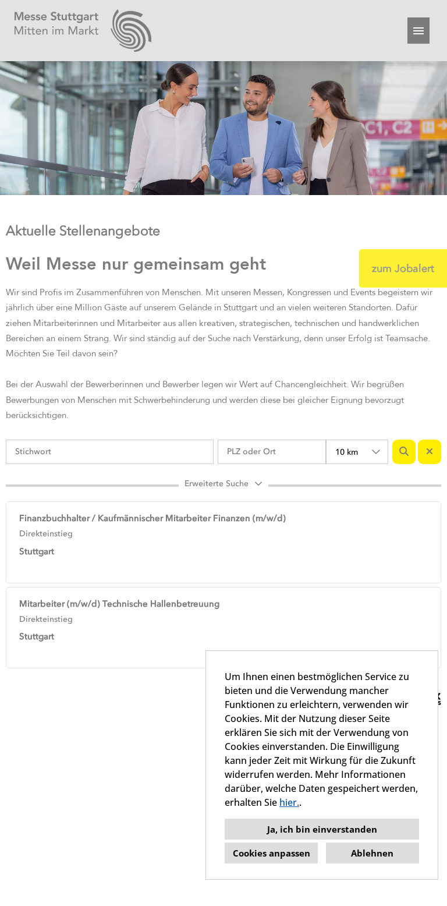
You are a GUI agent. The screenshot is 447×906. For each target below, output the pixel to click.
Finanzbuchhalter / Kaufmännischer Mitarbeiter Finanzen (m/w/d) (152, 518)
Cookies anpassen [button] (271, 853)
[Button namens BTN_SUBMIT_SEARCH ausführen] (404, 452)
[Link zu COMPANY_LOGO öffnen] (83, 30)
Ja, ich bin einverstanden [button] (322, 829)
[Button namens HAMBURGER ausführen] (418, 30)
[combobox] (357, 452)
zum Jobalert (403, 268)
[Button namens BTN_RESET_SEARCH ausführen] (429, 452)
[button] (223, 485)
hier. (289, 802)
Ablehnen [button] (372, 853)
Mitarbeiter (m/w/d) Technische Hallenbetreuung (119, 604)
